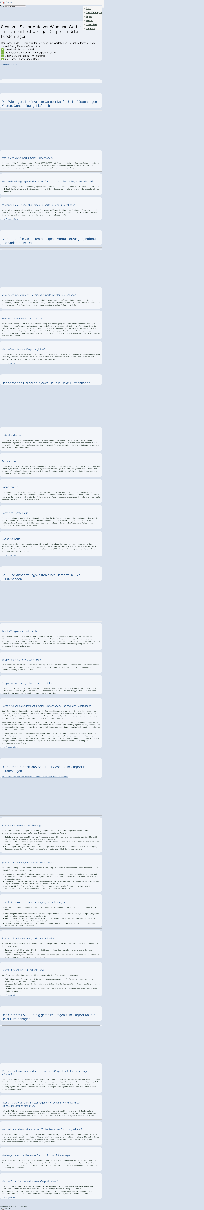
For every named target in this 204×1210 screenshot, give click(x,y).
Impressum (4, 1206)
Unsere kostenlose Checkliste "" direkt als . (35, 777)
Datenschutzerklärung (18, 1206)
